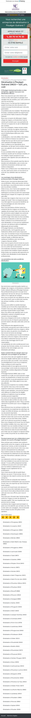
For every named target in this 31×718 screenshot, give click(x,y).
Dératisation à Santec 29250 (11, 603)
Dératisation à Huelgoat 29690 (12, 599)
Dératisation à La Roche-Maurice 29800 (14, 689)
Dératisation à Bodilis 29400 (11, 646)
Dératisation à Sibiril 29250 (11, 611)
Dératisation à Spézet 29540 (11, 705)
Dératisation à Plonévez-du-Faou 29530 (15, 682)
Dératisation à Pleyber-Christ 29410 (13, 563)
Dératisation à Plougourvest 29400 (13, 630)
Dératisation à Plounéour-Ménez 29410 (14, 583)
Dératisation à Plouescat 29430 (12, 654)
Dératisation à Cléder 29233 (11, 638)
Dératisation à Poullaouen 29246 (12, 634)
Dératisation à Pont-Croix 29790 (12, 622)
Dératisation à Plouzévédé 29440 (13, 642)
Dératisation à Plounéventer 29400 (13, 678)
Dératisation (4, 78)
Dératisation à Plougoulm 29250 (12, 607)
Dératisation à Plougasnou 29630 (12, 547)
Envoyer (15, 61)
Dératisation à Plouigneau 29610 (12, 522)
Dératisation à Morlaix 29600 (11, 538)
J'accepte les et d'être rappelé (16, 57)
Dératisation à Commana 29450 (12, 618)
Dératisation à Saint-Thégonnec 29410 (14, 575)
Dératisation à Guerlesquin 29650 (13, 534)
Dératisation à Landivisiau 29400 (12, 626)
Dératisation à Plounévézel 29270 (13, 650)
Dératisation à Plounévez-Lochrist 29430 (15, 670)
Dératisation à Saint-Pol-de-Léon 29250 (14, 579)
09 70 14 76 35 (16, 36)
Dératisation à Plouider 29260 (11, 709)
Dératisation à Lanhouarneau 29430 (13, 666)
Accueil (3, 715)
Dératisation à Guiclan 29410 (11, 571)
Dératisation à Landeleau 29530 (12, 693)
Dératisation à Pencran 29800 (11, 701)
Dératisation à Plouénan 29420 (12, 587)
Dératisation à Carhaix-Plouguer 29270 (14, 658)
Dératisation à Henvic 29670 (11, 567)
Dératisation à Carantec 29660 (12, 559)
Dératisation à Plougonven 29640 (13, 530)
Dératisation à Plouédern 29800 (12, 697)
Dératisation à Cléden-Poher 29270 (13, 686)
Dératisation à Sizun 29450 (11, 662)
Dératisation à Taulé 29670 (11, 555)
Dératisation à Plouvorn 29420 (12, 595)
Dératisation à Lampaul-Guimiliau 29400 (14, 615)
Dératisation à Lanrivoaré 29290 (12, 551)
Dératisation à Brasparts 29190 (12, 674)
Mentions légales (12, 715)
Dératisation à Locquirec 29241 (12, 526)
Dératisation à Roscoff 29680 (11, 591)
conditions (15, 57)
